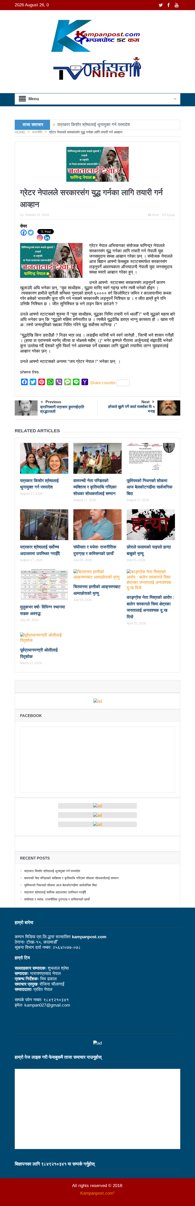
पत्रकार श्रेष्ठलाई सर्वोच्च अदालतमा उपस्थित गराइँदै (55, 892)
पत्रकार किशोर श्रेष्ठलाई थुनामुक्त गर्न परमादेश (93, 124)
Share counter (103, 383)
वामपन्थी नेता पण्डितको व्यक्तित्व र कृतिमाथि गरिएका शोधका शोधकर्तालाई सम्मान (95, 487)
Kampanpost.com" (97, 1193)
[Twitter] (31, 233)
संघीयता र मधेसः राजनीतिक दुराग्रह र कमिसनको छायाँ (57, 899)
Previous (53, 402)
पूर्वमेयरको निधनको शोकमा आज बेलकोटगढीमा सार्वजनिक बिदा (149, 487)
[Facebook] (24, 233)
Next (145, 402)
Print (155, 215)
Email (171, 215)
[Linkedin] (47, 238)
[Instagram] (40, 238)
